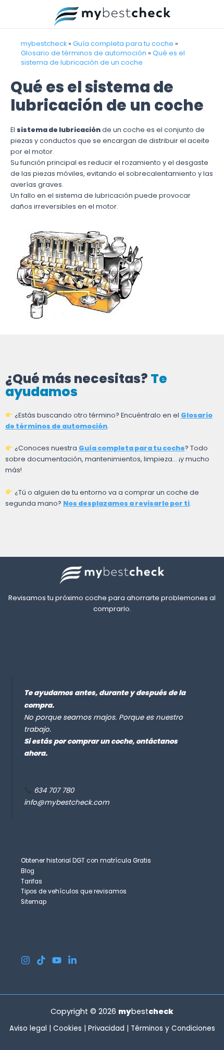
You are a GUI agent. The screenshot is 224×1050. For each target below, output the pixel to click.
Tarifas (31, 881)
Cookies (67, 1028)
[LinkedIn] (72, 960)
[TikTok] (41, 960)
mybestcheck (44, 43)
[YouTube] (56, 960)
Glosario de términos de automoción (83, 53)
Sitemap (33, 902)
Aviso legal (28, 1028)
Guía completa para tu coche (123, 43)
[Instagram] (25, 960)
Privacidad (106, 1028)
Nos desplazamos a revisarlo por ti (126, 503)
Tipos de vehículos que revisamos (74, 891)
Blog (27, 871)
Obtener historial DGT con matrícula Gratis (86, 860)
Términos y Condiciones (173, 1028)
